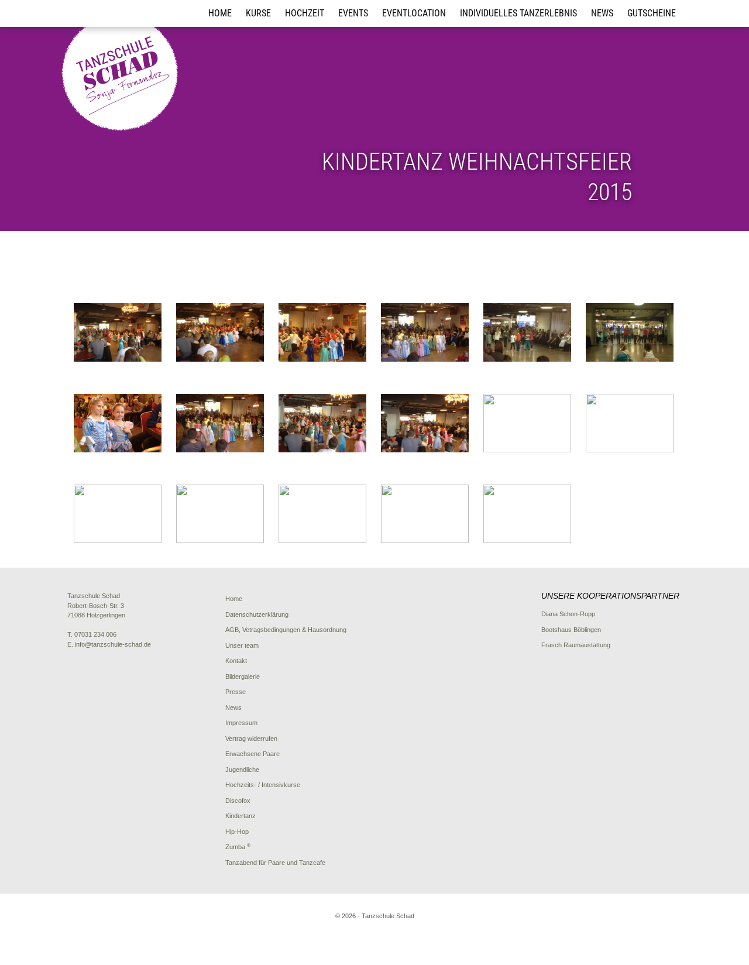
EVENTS (353, 13)
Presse (235, 691)
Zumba (237, 846)
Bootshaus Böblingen (571, 629)
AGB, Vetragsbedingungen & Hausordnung (285, 629)
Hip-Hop (237, 831)
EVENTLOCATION (414, 13)
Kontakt (236, 660)
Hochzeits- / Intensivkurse (262, 784)
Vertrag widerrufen (251, 738)
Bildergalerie (242, 676)
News (602, 13)
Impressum (241, 722)
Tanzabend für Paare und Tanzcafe (275, 862)
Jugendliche (242, 769)
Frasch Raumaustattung (575, 644)
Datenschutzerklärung (256, 614)
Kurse (258, 13)
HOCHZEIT (304, 13)
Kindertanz (240, 815)
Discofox (237, 800)
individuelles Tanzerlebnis (518, 13)
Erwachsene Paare (252, 753)
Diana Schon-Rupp (568, 613)
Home (220, 13)
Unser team (242, 645)
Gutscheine (651, 13)
